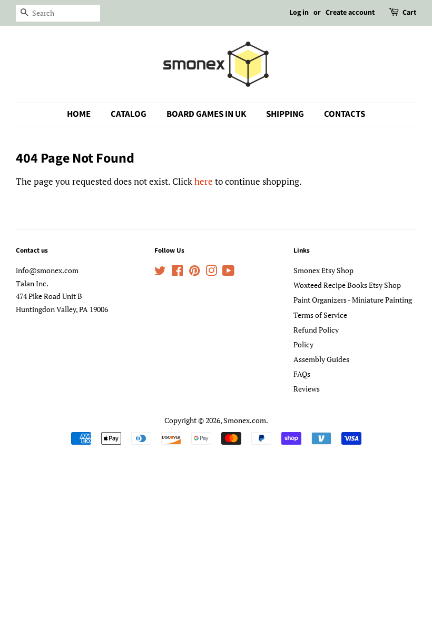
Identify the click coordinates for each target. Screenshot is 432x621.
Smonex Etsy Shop (323, 270)
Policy (303, 344)
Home (79, 114)
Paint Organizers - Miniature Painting (352, 300)
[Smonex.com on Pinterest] (194, 272)
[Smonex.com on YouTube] (228, 272)
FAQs (301, 374)
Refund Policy (316, 330)
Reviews (306, 389)
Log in (299, 12)
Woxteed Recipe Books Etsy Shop (347, 285)
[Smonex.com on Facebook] (177, 272)
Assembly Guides (321, 359)
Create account (350, 12)
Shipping (285, 114)
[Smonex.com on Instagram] (211, 272)
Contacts (344, 114)
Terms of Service (320, 315)
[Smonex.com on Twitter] (160, 272)
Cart (409, 12)
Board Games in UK (206, 114)
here (203, 181)
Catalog (128, 114)
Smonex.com (244, 420)
